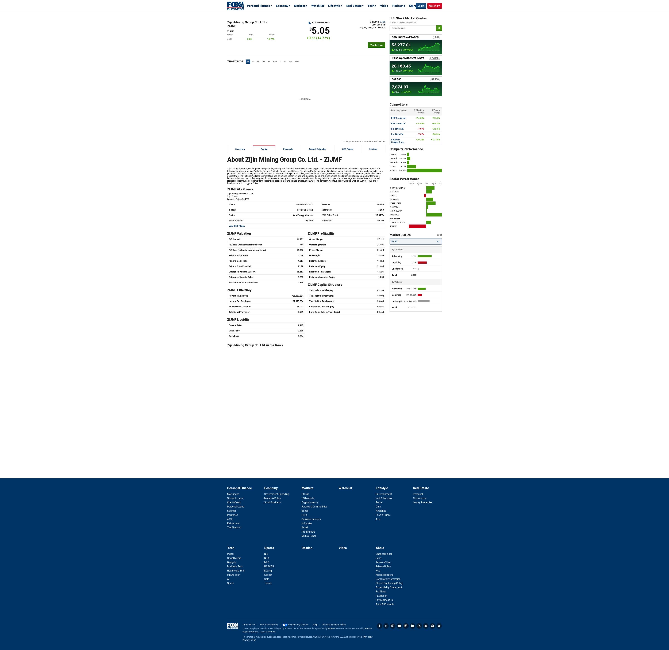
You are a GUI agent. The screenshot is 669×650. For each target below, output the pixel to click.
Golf (266, 579)
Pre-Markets (308, 531)
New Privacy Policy (269, 624)
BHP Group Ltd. (398, 118)
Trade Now (376, 45)
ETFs (304, 515)
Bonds (305, 510)
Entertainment (384, 494)
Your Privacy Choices (298, 624)
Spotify (432, 626)
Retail (305, 527)
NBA (266, 558)
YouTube (399, 626)
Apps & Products (385, 604)
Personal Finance (258, 6)
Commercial (419, 498)
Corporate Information (388, 579)
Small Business (272, 502)
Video (384, 6)
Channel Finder (384, 553)
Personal (418, 494)
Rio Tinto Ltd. (397, 129)
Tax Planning (234, 527)
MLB (266, 562)
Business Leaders (311, 519)
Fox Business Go (385, 600)
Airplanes (381, 510)
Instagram (392, 626)
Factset (331, 628)
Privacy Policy (383, 566)
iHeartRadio (439, 626)
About (380, 548)
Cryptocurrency (310, 502)
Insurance (232, 515)
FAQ (378, 570)
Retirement (233, 523)
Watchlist (317, 6)
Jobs (378, 558)
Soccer (268, 574)
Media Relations (384, 574)
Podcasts (398, 6)
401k (230, 519)
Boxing (268, 570)
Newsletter (426, 626)
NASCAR (269, 566)
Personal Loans (235, 506)
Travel (379, 502)
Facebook (379, 626)
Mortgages (233, 494)
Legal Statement (268, 631)
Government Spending (276, 494)
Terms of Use (383, 562)
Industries (307, 523)
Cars (378, 506)
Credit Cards (234, 502)
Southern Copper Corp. (398, 141)
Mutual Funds (309, 536)
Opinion (307, 548)
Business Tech (235, 566)
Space (230, 583)
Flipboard (406, 626)
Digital (230, 553)
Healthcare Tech (236, 570)
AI (228, 579)
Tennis (268, 583)
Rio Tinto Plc (397, 134)
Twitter (386, 626)
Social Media (234, 558)
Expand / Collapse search (412, 6)
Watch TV (434, 6)
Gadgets (231, 562)
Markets (299, 6)
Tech (371, 6)
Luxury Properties (422, 502)
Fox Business (235, 5)
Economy (282, 6)
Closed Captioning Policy (389, 583)
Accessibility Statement (389, 587)
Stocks (305, 494)
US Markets (308, 498)
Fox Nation (381, 595)
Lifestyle (334, 6)
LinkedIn (412, 626)
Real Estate (354, 6)
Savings (231, 510)
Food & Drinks (383, 515)
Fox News (381, 591)
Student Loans (235, 498)
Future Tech (233, 574)
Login (421, 6)
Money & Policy (272, 498)
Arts (378, 519)
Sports (269, 548)
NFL (266, 553)
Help (315, 624)
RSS (419, 626)
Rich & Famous (384, 498)
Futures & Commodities (314, 506)
